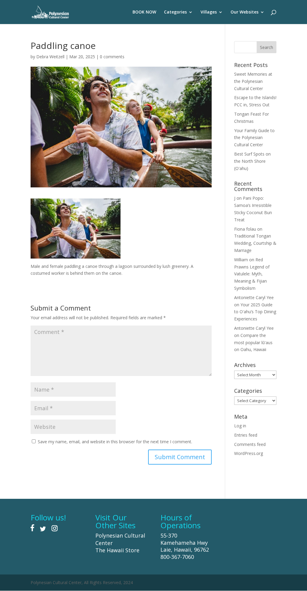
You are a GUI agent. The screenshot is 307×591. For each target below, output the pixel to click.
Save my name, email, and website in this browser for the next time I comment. (115, 441)
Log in (240, 426)
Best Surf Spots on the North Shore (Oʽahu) (252, 161)
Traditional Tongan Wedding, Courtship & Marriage (255, 243)
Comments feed (250, 444)
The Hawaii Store (117, 550)
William (241, 259)
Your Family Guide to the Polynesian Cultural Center (254, 138)
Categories (175, 12)
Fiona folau (245, 229)
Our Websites (244, 12)
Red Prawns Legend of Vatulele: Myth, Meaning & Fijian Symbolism (252, 274)
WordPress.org (248, 453)
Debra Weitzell (50, 56)
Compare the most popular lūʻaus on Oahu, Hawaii (253, 342)
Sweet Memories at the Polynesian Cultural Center (253, 81)
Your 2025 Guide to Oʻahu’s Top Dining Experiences (255, 312)
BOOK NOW (144, 12)
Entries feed (245, 435)
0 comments (112, 56)
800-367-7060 (177, 556)
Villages (209, 12)
